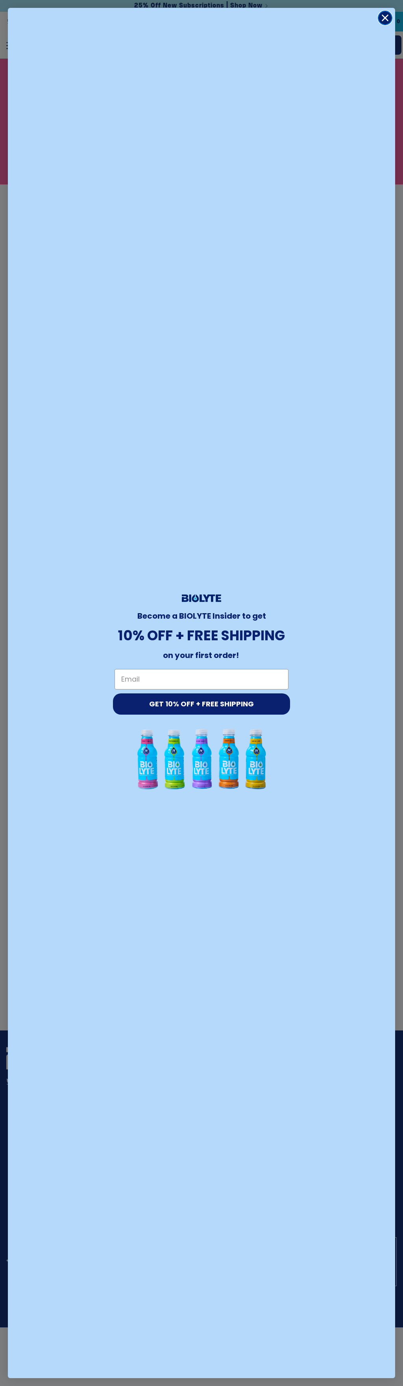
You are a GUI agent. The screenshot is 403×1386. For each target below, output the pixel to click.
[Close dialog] (385, 18)
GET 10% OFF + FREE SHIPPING (201, 704)
